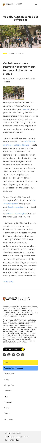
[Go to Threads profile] (22, 354)
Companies (9, 385)
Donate (7, 413)
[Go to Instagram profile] (8, 354)
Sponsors (8, 402)
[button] (35, 4)
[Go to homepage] (12, 4)
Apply (6, 362)
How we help (9, 374)
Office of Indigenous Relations (15, 343)
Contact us (8, 419)
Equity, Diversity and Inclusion (17, 437)
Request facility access (13, 368)
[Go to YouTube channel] (18, 354)
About (6, 379)
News (6, 396)
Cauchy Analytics (15, 207)
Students (7, 391)
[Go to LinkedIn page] (4, 354)
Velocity (26, 109)
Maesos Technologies (16, 213)
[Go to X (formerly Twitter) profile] (13, 354)
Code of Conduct (12, 440)
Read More (8, 281)
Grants (7, 408)
